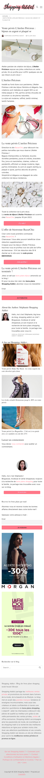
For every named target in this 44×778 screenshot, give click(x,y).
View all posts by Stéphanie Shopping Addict (25, 335)
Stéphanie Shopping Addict (14, 36)
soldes (35, 716)
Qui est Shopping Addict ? (15, 751)
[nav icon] (41, 7)
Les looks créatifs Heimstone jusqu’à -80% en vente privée (21, 401)
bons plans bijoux (23, 276)
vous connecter (18, 444)
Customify (21, 774)
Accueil (5, 16)
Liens (24, 762)
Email (4, 289)
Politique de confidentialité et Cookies (18, 760)
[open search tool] (37, 7)
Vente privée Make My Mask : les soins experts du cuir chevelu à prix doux (21, 369)
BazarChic (19, 147)
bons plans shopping (24, 481)
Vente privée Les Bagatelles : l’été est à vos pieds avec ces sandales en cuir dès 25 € (20, 432)
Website (20, 336)
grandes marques (23, 700)
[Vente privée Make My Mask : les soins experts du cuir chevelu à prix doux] (22, 355)
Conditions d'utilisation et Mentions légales (21, 757)
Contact (34, 754)
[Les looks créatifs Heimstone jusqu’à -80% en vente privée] (22, 386)
